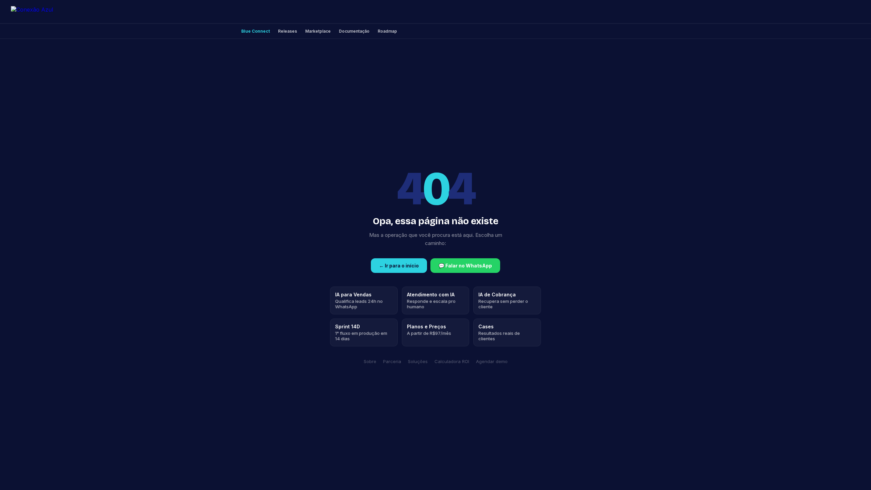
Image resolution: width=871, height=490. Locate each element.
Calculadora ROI (451, 361)
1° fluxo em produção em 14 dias (361, 332)
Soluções (418, 361)
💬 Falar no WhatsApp (465, 265)
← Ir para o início (399, 265)
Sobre (370, 361)
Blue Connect (255, 31)
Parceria (392, 361)
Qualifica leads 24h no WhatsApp (359, 300)
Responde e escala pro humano (431, 300)
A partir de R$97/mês (429, 330)
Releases (287, 31)
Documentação (354, 31)
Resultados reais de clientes (499, 332)
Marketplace (318, 31)
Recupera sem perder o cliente (503, 300)
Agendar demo (492, 361)
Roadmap (387, 31)
